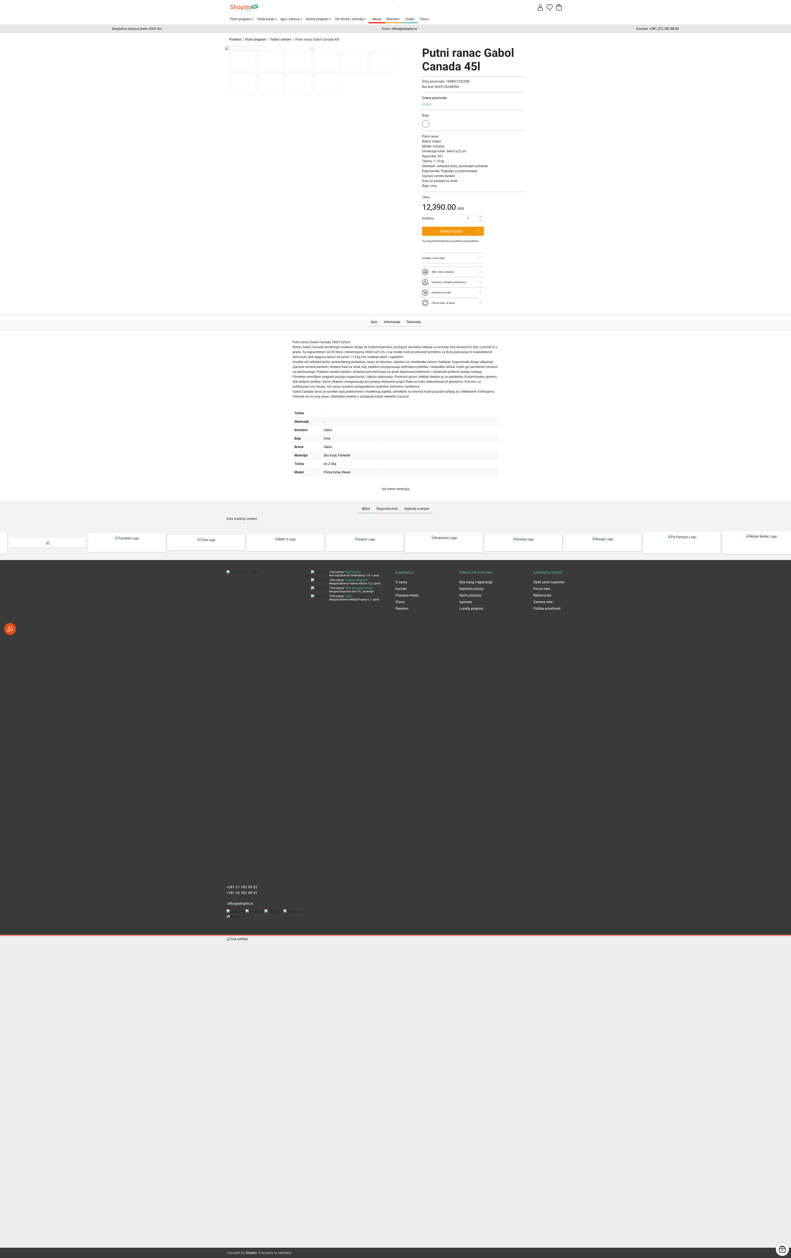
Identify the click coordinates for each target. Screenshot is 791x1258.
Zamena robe (543, 602)
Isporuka (465, 602)
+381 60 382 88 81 (242, 893)
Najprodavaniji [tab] (387, 509)
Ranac (346, 472)
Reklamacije (542, 595)
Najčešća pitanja (471, 589)
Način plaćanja (470, 595)
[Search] (393, 7)
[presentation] (5, 543)
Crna (327, 438)
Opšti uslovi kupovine (548, 582)
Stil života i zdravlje (349, 19)
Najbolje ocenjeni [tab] (416, 509)
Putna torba (332, 472)
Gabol (328, 447)
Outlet (409, 19)
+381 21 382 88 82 (242, 887)
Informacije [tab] (392, 322)
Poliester (344, 455)
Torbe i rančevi (280, 39)
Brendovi (393, 19)
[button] (480, 258)
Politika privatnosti (546, 608)
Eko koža (330, 455)
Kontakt (401, 589)
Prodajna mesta (407, 595)
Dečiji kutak (265, 19)
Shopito (251, 1253)
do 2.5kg (330, 464)
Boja (425, 115)
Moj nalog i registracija (476, 582)
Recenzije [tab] (414, 322)
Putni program (240, 19)
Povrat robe (541, 589)
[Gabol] (245, 49)
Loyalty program (471, 608)
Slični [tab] (366, 509)
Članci (424, 19)
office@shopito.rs (404, 29)
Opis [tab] (374, 322)
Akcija (376, 19)
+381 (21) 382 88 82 (664, 29)
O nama (401, 582)
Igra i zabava (290, 19)
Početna (235, 39)
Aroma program (317, 19)
